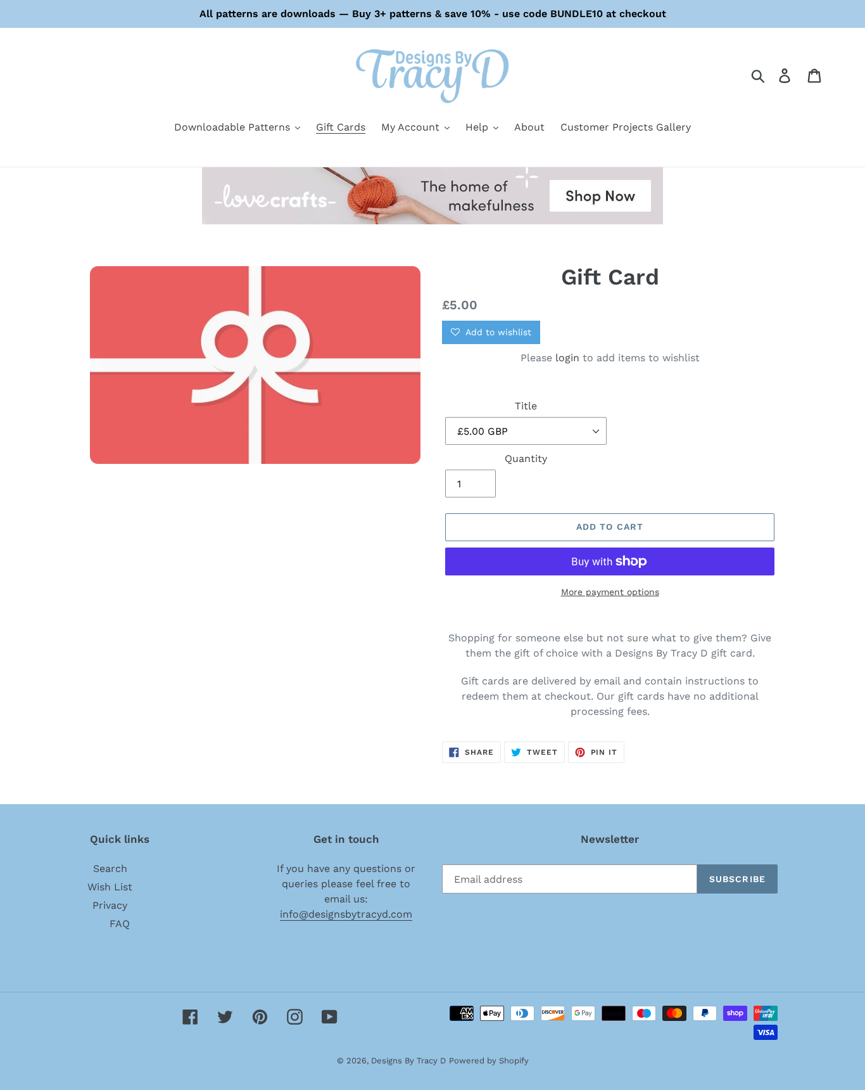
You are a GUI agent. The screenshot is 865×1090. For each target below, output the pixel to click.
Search (110, 868)
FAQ (120, 924)
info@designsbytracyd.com (346, 914)
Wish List (109, 887)
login (567, 358)
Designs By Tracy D (408, 1060)
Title (526, 406)
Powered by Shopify (489, 1060)
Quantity (526, 458)
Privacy (109, 905)
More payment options (610, 592)
